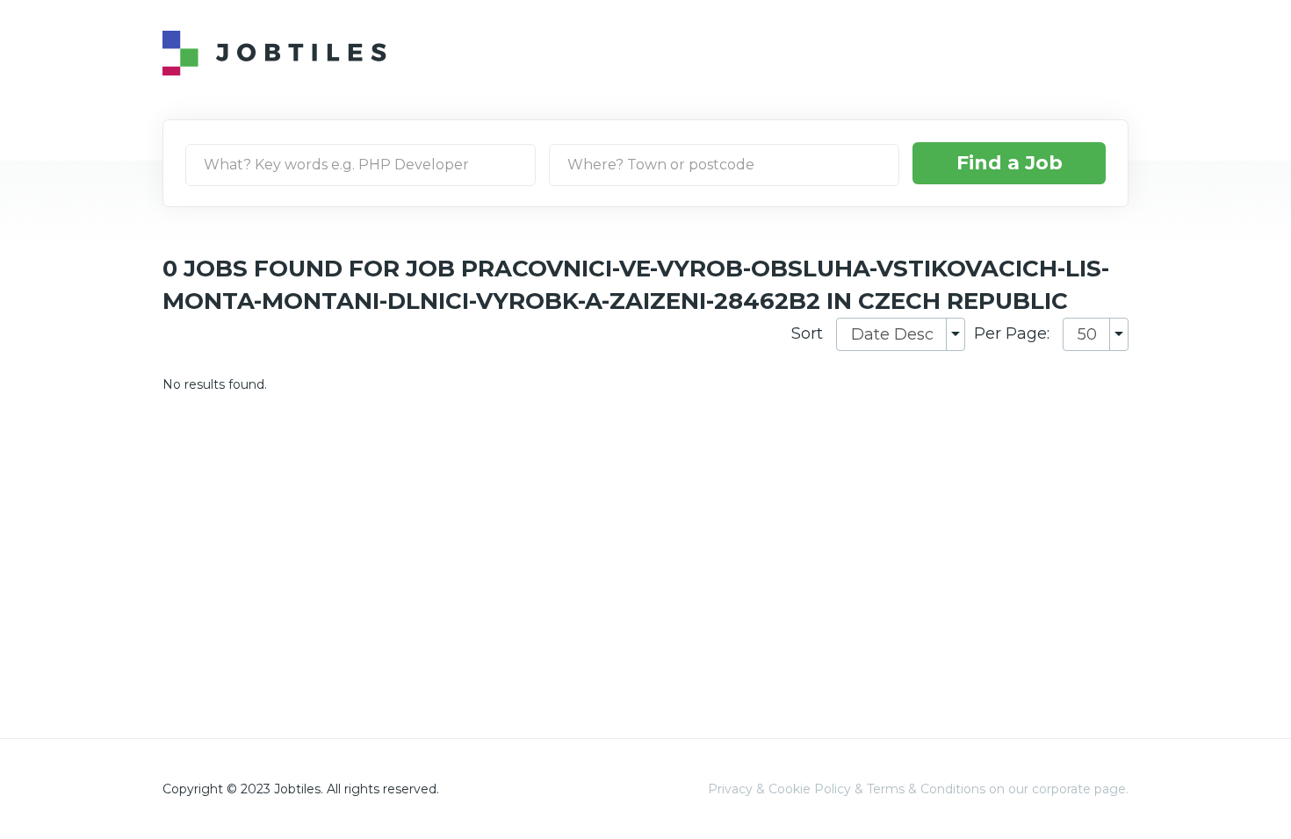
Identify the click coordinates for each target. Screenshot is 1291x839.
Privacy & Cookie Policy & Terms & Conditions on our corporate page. (918, 789)
